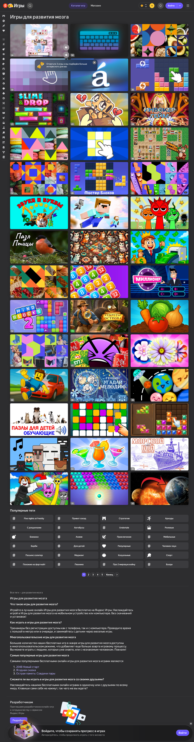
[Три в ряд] (4, 142)
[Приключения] (4, 117)
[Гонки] (4, 63)
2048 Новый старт (27, 666)
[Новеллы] (4, 108)
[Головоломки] (4, 59)
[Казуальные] (4, 88)
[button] (4, 15)
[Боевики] (4, 49)
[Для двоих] (4, 78)
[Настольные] (4, 103)
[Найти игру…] (30, 6)
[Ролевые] (4, 122)
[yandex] (13, 5)
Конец (109, 574)
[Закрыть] (191, 723)
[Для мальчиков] (4, 73)
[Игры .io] (4, 83)
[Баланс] (147, 6)
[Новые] (4, 25)
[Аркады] (4, 44)
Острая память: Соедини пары (35, 673)
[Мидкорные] (4, 98)
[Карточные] (4, 93)
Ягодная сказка (26, 670)
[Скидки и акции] (4, 20)
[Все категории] (4, 39)
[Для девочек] (4, 68)
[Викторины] (4, 54)
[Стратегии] (4, 137)
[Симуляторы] (4, 127)
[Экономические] (4, 157)
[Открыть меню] (188, 6)
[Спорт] (4, 132)
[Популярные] (4, 30)
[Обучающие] (4, 112)
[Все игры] (4, 15)
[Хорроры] (4, 147)
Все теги (14, 592)
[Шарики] (4, 152)
